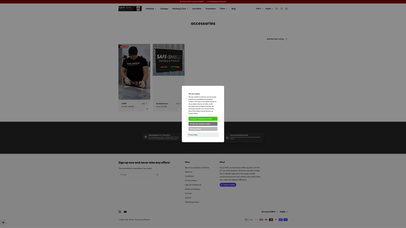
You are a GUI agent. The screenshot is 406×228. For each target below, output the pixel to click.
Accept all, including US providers (201, 119)
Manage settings (195, 129)
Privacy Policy (193, 135)
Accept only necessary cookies (200, 124)
